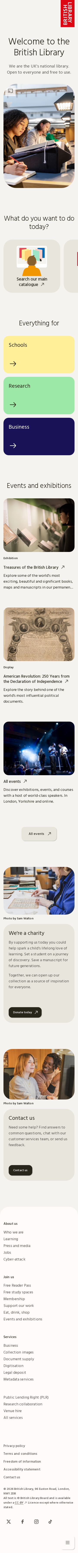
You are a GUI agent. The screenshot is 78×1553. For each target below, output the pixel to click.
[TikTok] (50, 1521)
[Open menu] (67, 1542)
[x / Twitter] (8, 1521)
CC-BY (19, 1502)
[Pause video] (62, 176)
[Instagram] (36, 1521)
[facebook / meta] (22, 1521)
